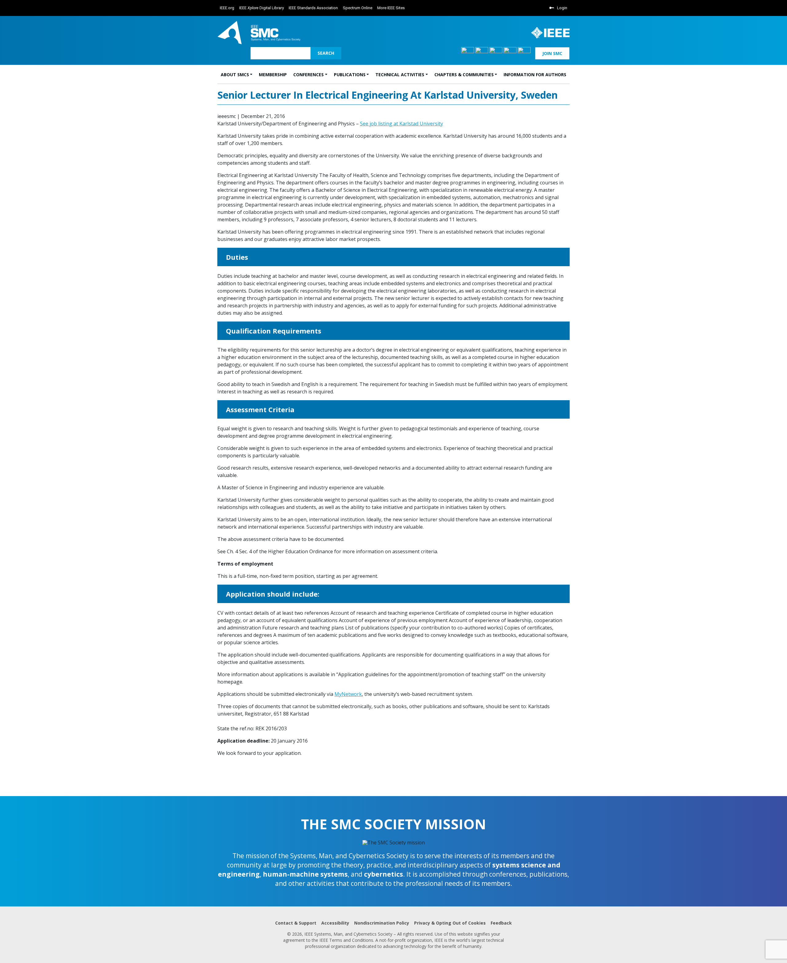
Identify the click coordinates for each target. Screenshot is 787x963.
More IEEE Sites (391, 8)
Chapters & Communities (464, 74)
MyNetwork (348, 694)
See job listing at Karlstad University (401, 123)
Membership (273, 74)
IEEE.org (227, 8)
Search (326, 53)
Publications (350, 74)
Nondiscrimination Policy (381, 923)
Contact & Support (295, 923)
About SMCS (235, 74)
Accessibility (335, 923)
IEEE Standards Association (313, 8)
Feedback (501, 923)
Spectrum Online (357, 8)
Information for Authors (535, 74)
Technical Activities (399, 74)
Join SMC (552, 53)
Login (562, 8)
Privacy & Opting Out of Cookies (450, 923)
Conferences (308, 74)
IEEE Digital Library (261, 8)
